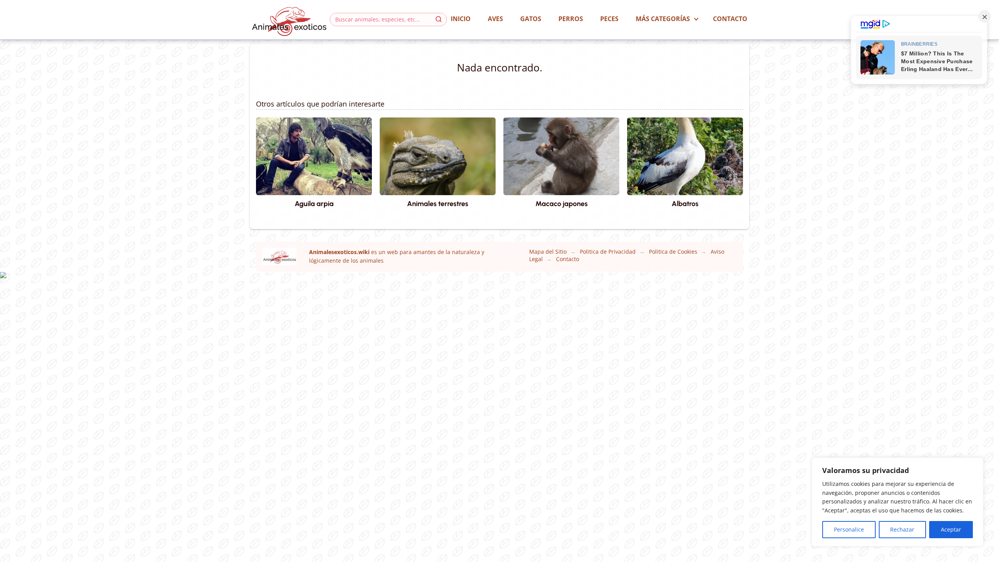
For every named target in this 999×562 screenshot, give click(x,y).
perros (570, 18)
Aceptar (951, 529)
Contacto (730, 18)
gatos (530, 18)
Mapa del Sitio (548, 251)
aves (495, 18)
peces (609, 18)
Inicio (461, 18)
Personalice (849, 529)
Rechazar (902, 529)
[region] (897, 501)
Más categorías (663, 18)
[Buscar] (438, 19)
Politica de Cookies (673, 251)
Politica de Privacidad (608, 251)
